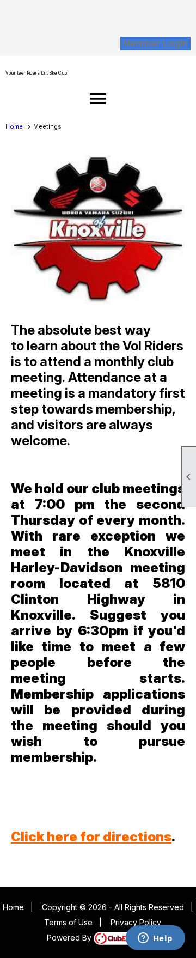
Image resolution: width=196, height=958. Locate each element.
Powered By (70, 937)
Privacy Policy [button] (136, 922)
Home (14, 126)
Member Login (155, 43)
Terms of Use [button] (68, 922)
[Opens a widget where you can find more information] (155, 939)
